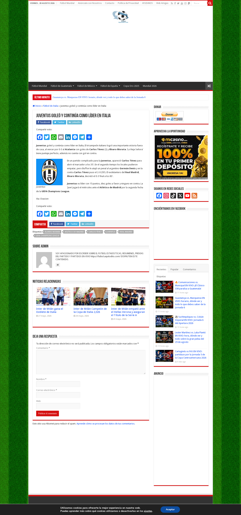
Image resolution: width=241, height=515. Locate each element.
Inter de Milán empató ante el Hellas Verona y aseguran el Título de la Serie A (128, 312)
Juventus (110, 232)
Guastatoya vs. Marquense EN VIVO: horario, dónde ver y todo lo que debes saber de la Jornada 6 (99, 97)
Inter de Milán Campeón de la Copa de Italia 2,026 (90, 310)
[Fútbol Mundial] (120, 17)
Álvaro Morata (52, 232)
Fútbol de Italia (50, 106)
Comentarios (189, 269)
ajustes (148, 511)
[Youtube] (181, 3)
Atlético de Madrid (74, 232)
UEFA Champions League (47, 236)
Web (38, 401)
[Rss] (172, 3)
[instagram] (185, 3)
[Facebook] (175, 3)
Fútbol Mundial (67, 3)
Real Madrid (126, 232)
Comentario (43, 348)
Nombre (41, 379)
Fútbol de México (86, 86)
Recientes (161, 269)
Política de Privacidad (128, 3)
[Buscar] (210, 3)
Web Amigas (162, 3)
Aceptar (170, 509)
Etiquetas (161, 276)
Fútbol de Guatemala (61, 86)
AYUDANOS (147, 3)
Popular (175, 269)
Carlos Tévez (95, 232)
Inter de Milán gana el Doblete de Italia (49, 310)
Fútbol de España (109, 86)
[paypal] (189, 3)
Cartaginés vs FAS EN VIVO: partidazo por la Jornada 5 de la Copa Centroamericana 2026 (190, 354)
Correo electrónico (46, 390)
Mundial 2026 (149, 86)
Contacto (109, 3)
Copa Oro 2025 (131, 86)
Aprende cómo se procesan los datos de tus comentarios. (106, 423)
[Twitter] (178, 3)
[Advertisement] (120, 51)
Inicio (38, 106)
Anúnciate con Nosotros (90, 3)
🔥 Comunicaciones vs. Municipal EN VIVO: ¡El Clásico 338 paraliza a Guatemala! (189, 285)
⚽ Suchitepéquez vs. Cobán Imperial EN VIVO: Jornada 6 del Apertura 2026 (189, 319)
